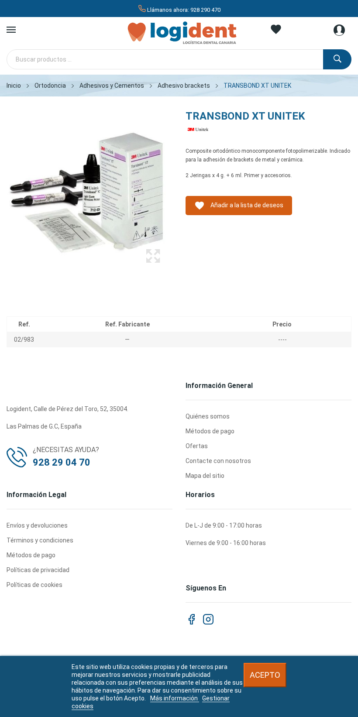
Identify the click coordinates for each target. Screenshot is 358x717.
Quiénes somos (208, 416)
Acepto (265, 674)
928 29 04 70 (61, 462)
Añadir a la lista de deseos (238, 205)
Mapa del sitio (205, 475)
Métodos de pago (210, 431)
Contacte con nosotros (218, 460)
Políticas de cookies (34, 584)
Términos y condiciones (40, 540)
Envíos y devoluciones (37, 525)
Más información (174, 698)
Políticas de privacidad (38, 569)
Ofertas (197, 446)
